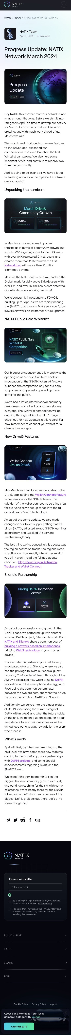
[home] (13, 4)
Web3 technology (28, 650)
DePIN (59, 679)
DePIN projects (21, 760)
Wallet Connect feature (50, 494)
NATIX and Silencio (16, 641)
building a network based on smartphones (32, 646)
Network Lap (12, 265)
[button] (64, 4)
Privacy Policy (45, 903)
